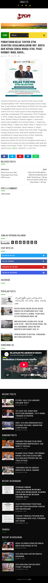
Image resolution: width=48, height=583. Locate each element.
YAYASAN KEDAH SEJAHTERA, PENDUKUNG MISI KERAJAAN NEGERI (29, 335)
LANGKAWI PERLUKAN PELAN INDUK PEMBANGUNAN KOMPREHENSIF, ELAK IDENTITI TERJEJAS (29, 443)
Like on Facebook (8, 261)
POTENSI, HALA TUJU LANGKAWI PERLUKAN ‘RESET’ (27, 401)
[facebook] (18, 5)
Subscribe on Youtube (10, 267)
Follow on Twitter (8, 255)
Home (5, 35)
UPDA (14, 148)
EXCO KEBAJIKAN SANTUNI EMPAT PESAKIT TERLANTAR (27, 565)
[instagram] (26, 5)
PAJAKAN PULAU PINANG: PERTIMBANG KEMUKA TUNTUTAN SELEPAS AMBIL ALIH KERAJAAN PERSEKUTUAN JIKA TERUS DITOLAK (30, 457)
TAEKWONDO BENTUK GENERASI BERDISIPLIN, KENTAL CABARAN (27, 468)
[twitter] (22, 5)
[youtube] (30, 5)
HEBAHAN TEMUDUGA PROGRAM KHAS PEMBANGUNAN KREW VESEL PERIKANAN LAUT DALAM (30, 518)
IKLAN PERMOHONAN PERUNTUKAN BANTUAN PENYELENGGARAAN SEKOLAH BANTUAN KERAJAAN (30, 506)
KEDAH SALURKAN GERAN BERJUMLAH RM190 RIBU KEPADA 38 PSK (29, 544)
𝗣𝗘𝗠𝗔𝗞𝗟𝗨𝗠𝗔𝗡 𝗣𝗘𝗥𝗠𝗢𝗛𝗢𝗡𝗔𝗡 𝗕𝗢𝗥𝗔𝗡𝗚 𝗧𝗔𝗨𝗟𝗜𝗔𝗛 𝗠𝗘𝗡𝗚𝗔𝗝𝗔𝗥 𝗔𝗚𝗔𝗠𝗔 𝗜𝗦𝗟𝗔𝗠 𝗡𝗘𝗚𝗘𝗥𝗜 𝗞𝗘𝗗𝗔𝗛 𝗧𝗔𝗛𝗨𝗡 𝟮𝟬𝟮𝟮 (30, 492)
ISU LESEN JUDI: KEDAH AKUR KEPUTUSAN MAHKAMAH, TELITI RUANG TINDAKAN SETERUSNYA (30, 413)
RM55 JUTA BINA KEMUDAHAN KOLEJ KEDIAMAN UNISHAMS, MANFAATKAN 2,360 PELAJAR (29, 425)
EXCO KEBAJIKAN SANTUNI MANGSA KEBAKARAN (28, 554)
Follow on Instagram (9, 272)
